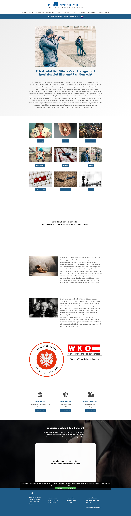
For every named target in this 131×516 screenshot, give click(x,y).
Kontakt (107, 12)
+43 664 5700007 (40, 411)
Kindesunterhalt (50, 12)
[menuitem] (23, 12)
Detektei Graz (40, 401)
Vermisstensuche (92, 12)
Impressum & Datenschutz (93, 507)
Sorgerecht (59, 12)
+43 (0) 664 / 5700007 (56, 16)
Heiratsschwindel (81, 12)
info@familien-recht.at (73, 16)
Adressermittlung (39, 12)
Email (32, 504)
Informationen (70, 488)
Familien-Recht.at (65, 5)
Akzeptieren (59, 488)
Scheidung (23, 12)
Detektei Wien (65, 401)
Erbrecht (31, 12)
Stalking (73, 12)
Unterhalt (66, 12)
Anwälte (101, 12)
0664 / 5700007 (34, 501)
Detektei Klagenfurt (90, 401)
